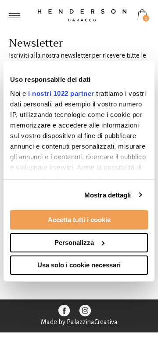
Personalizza (74, 242)
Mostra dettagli (107, 195)
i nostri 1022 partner (61, 93)
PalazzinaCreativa (92, 321)
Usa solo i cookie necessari (79, 265)
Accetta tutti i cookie (79, 219)
